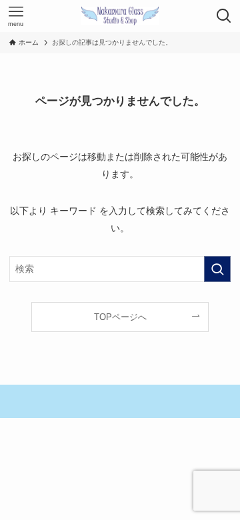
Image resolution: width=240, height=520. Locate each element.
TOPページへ (120, 317)
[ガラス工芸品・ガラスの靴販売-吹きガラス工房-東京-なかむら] (120, 16)
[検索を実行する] (217, 269)
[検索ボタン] (224, 16)
